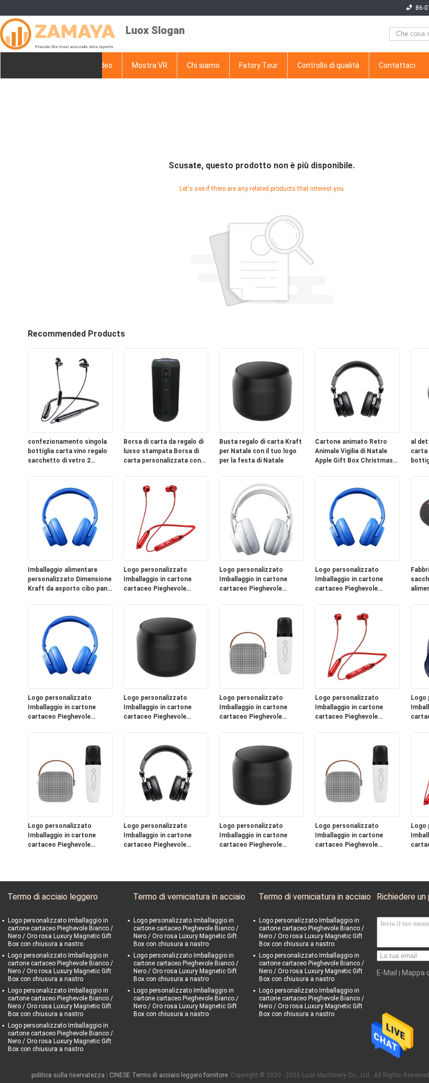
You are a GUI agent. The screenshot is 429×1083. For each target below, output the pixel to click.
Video (103, 65)
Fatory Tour (258, 65)
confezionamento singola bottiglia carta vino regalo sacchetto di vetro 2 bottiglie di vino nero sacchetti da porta (67, 451)
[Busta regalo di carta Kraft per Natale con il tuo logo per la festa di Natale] (261, 390)
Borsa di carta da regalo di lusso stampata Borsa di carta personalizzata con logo (163, 451)
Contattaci (397, 65)
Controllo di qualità (328, 65)
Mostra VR (149, 65)
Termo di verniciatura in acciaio (189, 897)
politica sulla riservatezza (68, 1075)
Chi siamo (203, 65)
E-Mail (387, 973)
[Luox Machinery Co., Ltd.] (57, 34)
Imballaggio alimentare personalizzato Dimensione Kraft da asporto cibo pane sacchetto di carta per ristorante (69, 579)
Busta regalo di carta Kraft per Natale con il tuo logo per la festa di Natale (260, 451)
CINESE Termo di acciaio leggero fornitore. (170, 1075)
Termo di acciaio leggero (52, 897)
